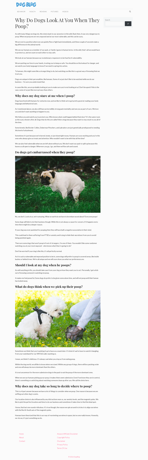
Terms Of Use (62, 448)
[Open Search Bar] (130, 11)
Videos (65, 11)
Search (107, 20)
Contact (22, 441)
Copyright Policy (63, 437)
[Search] (128, 23)
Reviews (43, 11)
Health (32, 11)
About (21, 437)
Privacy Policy (62, 445)
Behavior (21, 11)
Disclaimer (61, 441)
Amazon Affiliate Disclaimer (67, 434)
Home (21, 434)
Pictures (54, 11)
